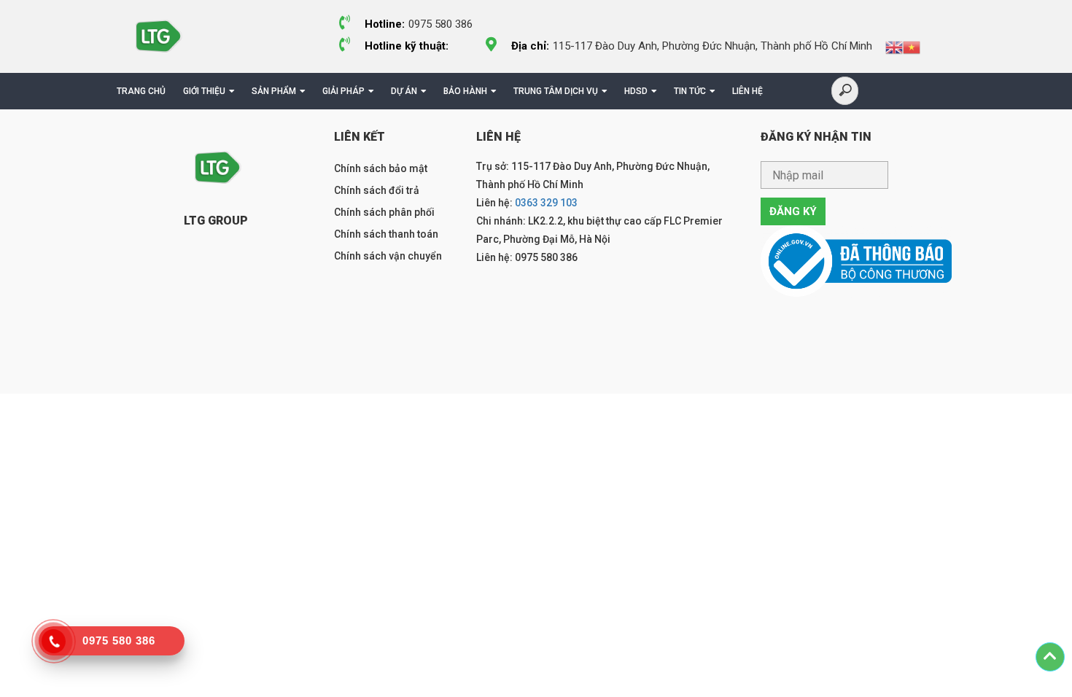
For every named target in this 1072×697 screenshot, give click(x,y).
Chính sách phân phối (384, 212)
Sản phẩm (274, 91)
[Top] (1050, 656)
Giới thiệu (204, 91)
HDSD (636, 91)
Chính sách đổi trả (376, 190)
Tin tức (690, 91)
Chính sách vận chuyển (388, 256)
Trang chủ (141, 91)
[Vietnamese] (911, 47)
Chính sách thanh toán (386, 234)
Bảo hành (465, 91)
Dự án (404, 91)
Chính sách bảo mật (380, 168)
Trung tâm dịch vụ (555, 91)
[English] (894, 47)
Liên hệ (747, 91)
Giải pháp (343, 91)
